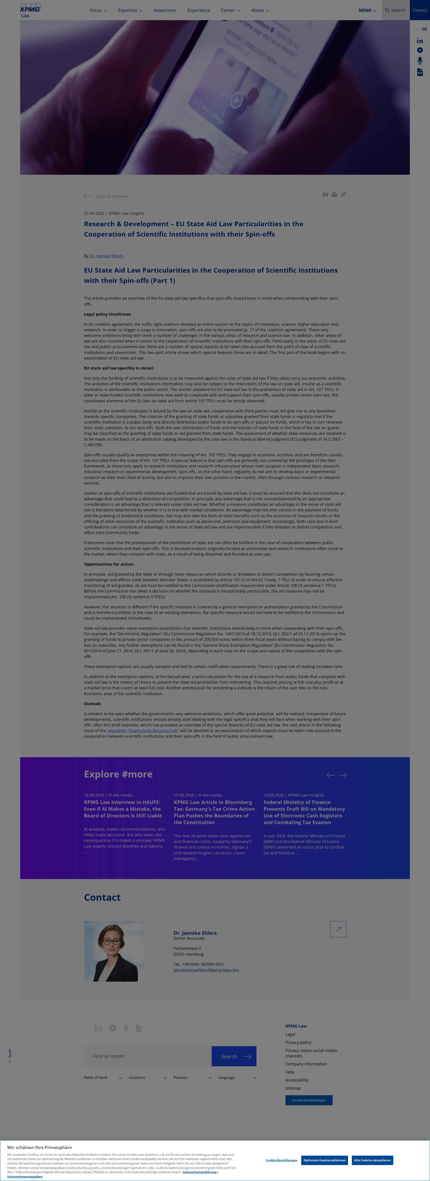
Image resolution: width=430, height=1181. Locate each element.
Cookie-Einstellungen (281, 1160)
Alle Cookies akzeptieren (372, 1160)
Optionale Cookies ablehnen (325, 1160)
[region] (215, 1160)
